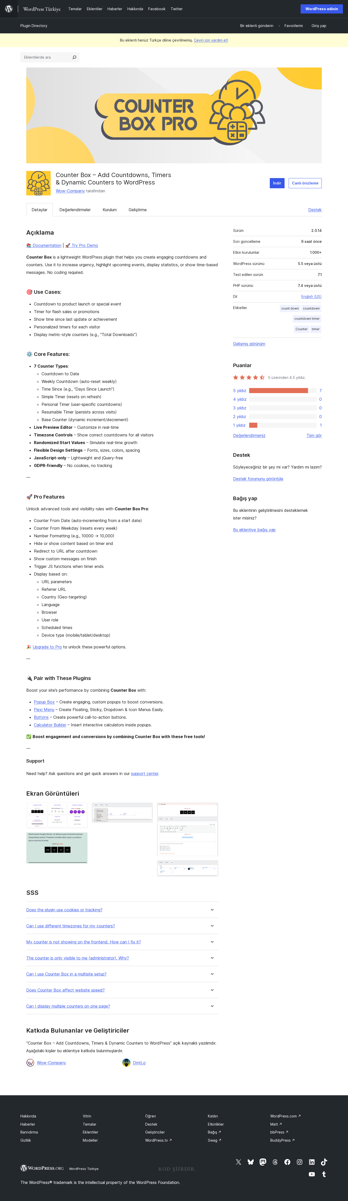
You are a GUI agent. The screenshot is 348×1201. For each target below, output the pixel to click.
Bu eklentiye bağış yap (254, 529)
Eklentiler (90, 1132)
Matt (276, 1124)
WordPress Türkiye (84, 1169)
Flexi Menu (44, 709)
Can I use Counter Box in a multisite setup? (66, 974)
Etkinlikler (216, 1124)
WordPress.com (285, 1116)
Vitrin (87, 1116)
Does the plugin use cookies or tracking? (64, 910)
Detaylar (39, 209)
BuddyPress (282, 1140)
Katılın (213, 1116)
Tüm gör (314, 435)
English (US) (311, 296)
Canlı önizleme (305, 183)
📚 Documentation (43, 245)
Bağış (214, 1132)
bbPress (279, 1132)
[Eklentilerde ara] (74, 57)
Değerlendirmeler (75, 209)
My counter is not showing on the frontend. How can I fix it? (83, 942)
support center (144, 773)
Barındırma (29, 1132)
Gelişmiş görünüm (249, 343)
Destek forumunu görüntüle (258, 478)
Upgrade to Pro (47, 646)
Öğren (150, 1116)
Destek (315, 209)
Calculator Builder (50, 724)
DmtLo (139, 1062)
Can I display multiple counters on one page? (68, 1006)
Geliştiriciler (155, 1132)
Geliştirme (138, 209)
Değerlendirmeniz (249, 435)
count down (290, 308)
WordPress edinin (321, 9)
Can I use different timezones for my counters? (70, 926)
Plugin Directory (33, 25)
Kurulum (110, 209)
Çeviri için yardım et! (211, 40)
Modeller (90, 1140)
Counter (302, 329)
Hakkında (28, 1116)
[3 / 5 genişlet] (146, 809)
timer (316, 329)
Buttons (41, 717)
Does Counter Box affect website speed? (65, 990)
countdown (311, 308)
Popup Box (44, 701)
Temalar (89, 1124)
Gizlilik (25, 1140)
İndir (277, 183)
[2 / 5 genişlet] (80, 839)
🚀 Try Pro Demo (81, 245)
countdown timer (307, 319)
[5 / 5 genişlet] (211, 867)
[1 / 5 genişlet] (80, 809)
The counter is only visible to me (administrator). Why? (77, 958)
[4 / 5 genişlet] (211, 809)
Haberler (27, 1124)
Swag (215, 1140)
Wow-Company (70, 190)
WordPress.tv (158, 1140)
